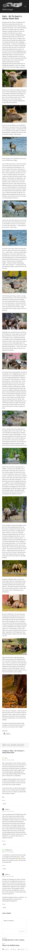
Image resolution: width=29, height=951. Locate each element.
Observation (21, 744)
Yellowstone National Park (18, 745)
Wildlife (4, 745)
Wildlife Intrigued (7, 9)
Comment (21, 931)
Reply (4, 803)
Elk (8, 745)
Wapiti (11, 745)
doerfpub (14, 744)
